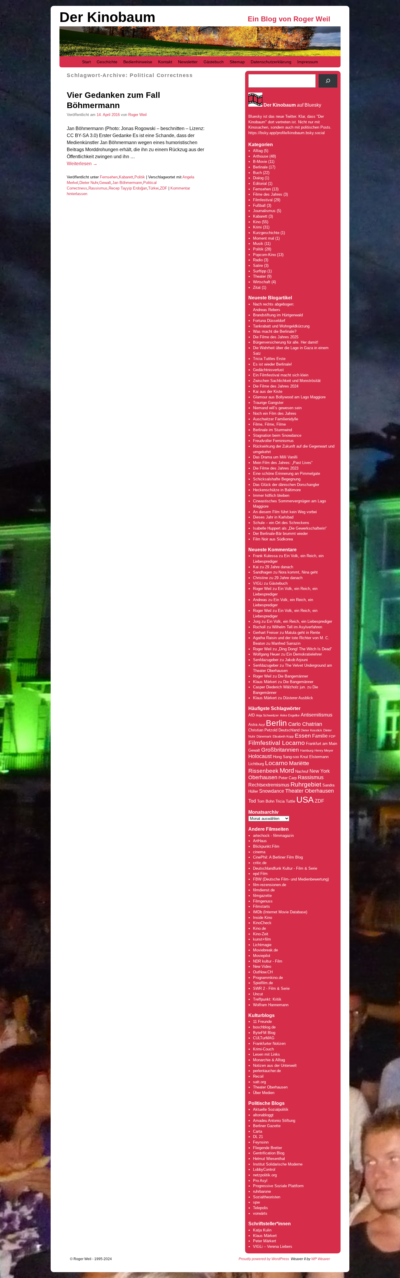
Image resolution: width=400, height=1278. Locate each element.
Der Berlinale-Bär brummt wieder (280, 533)
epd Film (260, 873)
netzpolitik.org (265, 1175)
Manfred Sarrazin (285, 643)
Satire (258, 265)
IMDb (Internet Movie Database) (280, 912)
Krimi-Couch (263, 1049)
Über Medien (263, 1093)
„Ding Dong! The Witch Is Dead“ (305, 649)
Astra (252, 724)
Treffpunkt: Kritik (267, 999)
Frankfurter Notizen (269, 1043)
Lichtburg (256, 764)
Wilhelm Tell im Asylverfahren (297, 627)
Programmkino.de (268, 977)
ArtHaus (260, 841)
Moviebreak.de (265, 950)
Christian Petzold (262, 730)
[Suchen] (328, 81)
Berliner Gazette (267, 1126)
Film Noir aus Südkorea (273, 539)
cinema (259, 852)
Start (86, 61)
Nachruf (301, 771)
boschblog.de (264, 1027)
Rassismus (97, 188)
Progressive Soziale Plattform (278, 1186)
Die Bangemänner (293, 676)
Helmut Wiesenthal (269, 1158)
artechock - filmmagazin (273, 835)
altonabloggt (263, 1115)
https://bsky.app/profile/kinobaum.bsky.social (286, 133)
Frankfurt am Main (321, 743)
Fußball (259, 205)
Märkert (269, 1241)
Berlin (276, 723)
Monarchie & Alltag (269, 1060)
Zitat (257, 287)
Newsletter (188, 61)
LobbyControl (264, 1169)
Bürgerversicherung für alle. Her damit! (285, 342)
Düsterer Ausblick (298, 698)
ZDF (163, 188)
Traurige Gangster (268, 402)
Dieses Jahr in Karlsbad (273, 517)
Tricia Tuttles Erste (269, 358)
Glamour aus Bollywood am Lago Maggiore (289, 397)
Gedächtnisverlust (268, 370)
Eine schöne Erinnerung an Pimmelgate (286, 473)
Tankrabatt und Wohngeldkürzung (281, 326)
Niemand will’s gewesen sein (277, 408)
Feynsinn (261, 1142)
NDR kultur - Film (267, 961)
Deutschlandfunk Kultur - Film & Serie (285, 868)
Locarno (276, 763)
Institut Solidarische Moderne (277, 1164)
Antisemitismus (316, 714)
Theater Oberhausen (309, 791)
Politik (139, 177)
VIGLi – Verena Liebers (272, 1246)
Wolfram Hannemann (270, 1005)
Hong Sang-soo (286, 757)
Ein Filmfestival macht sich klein (280, 375)
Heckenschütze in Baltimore (277, 490)
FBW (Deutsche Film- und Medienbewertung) (291, 879)
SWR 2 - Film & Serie (271, 988)
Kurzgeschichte (266, 233)
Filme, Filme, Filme (269, 424)
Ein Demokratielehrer (304, 654)
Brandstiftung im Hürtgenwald (278, 315)
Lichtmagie (262, 945)
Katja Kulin (262, 1230)
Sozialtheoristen (266, 1197)
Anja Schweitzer (267, 715)
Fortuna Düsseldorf (269, 320)
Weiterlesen (82, 163)
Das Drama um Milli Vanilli (275, 457)
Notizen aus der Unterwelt (275, 1065)
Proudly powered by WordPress (264, 1259)
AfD (251, 715)
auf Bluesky (292, 105)
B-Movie (260, 161)
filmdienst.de (264, 890)
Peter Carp (287, 778)
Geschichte (107, 61)
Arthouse (260, 156)
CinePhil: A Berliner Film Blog (278, 857)
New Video (262, 966)
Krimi (257, 227)
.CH (269, 972)
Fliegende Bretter (267, 1148)
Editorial (260, 183)
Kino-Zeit (260, 934)
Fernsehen (109, 177)
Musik (258, 243)
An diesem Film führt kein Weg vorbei (285, 512)
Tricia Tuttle (285, 801)
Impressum (307, 61)
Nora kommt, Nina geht (298, 572)
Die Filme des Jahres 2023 (275, 468)
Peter (258, 1241)
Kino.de (259, 928)
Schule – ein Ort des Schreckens (281, 523)
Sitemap (237, 61)
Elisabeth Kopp (283, 736)
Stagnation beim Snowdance (277, 435)
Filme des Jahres (267, 194)
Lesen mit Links (266, 1054)
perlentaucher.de (267, 1071)
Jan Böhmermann (127, 182)
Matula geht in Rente (302, 632)
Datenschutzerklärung (271, 61)
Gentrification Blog (268, 1153)
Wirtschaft (261, 282)
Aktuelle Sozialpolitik (270, 1109)
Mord (287, 770)
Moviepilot (261, 955)
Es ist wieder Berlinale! (272, 364)
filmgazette (262, 895)
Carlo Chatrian (305, 724)
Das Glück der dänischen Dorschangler (286, 484)
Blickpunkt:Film (266, 846)
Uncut (258, 994)
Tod (252, 800)
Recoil (258, 1076)
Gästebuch (214, 61)
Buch (257, 172)
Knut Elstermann (314, 757)
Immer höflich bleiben (271, 495)
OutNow (259, 972)
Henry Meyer (323, 750)
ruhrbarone (262, 1191)
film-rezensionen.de (269, 885)
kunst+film (262, 939)
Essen (303, 736)
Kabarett (126, 177)
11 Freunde (262, 1021)
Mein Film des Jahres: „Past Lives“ (282, 462)
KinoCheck (262, 923)
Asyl (262, 724)
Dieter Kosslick (311, 730)
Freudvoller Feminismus (273, 440)
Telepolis (260, 1208)
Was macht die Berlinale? (274, 331)
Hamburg (306, 750)
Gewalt (105, 182)
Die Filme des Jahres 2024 (275, 386)
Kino (257, 222)
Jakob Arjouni (296, 660)
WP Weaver (320, 1259)
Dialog (258, 178)
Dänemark (264, 736)
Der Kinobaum (107, 17)
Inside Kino (262, 917)
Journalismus (264, 211)
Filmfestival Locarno (276, 742)
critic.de (259, 863)
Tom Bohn (265, 801)
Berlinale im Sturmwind (272, 430)
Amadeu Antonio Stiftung (274, 1120)
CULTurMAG (263, 1038)
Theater (259, 276)
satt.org (259, 1082)
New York (320, 771)
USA (305, 799)
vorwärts (260, 1213)
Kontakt (165, 61)
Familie (320, 735)
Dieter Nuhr (88, 182)
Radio (258, 260)
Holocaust (260, 756)
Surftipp (259, 271)
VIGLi (258, 583)
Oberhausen (262, 777)
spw (256, 1202)
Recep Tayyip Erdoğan (128, 188)
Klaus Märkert (265, 682)
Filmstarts (261, 906)
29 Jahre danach (279, 567)
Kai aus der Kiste (267, 391)
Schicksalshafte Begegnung (276, 479)
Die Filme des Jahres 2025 (275, 337)
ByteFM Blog (264, 1032)
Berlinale (260, 167)
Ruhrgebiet (305, 784)
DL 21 (258, 1136)
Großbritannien (280, 750)
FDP (332, 736)
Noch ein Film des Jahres (274, 413)
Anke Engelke (290, 715)
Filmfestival (263, 200)
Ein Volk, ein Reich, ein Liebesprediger (299, 621)
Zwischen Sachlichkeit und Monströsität (287, 380)
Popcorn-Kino (264, 254)
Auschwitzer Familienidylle (275, 419)
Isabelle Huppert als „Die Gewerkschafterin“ (290, 528)
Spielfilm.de (263, 983)
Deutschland (289, 730)
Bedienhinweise (137, 61)
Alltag (258, 151)
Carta (257, 1131)
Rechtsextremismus (268, 784)
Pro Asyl (260, 1180)
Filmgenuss (263, 901)
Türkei (153, 188)
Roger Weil (137, 114)
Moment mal (263, 238)
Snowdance (271, 791)
